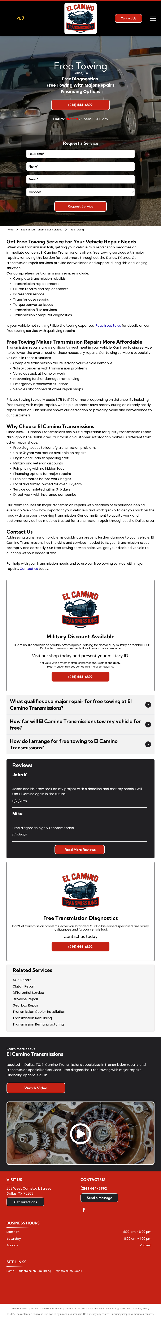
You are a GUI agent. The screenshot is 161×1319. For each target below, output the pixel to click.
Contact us (29, 568)
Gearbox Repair (26, 1005)
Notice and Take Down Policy (102, 1308)
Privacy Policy (19, 1308)
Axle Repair (22, 980)
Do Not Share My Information (47, 1308)
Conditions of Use (74, 1308)
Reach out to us (108, 325)
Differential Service (28, 992)
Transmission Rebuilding (32, 1018)
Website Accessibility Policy (134, 1308)
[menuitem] (11, 1271)
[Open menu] (153, 18)
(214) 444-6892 (93, 1188)
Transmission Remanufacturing (38, 1024)
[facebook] (83, 1210)
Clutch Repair (24, 986)
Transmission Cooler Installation (39, 1011)
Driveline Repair (25, 999)
